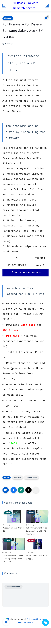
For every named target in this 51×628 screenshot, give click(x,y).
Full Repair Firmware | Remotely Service (25, 6)
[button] (14, 490)
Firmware (7, 18)
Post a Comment (13, 586)
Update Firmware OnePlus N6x (13, 530)
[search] (47, 6)
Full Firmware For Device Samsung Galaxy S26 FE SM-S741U (12, 559)
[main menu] (4, 6)
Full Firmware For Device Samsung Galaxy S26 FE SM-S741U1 (36, 531)
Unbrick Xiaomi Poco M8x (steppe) (37, 557)
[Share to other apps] (36, 490)
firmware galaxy (31, 477)
